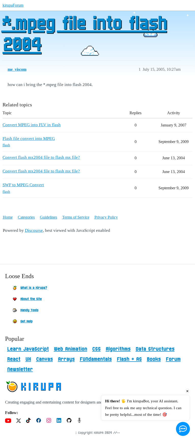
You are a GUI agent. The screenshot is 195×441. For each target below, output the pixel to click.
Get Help (26, 321)
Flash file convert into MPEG (29, 138)
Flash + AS (129, 359)
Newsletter (20, 369)
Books (154, 359)
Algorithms (118, 349)
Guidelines (48, 217)
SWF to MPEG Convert (23, 184)
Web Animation (70, 349)
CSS (96, 349)
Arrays (66, 359)
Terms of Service (75, 217)
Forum (173, 359)
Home (8, 217)
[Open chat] (183, 429)
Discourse (34, 230)
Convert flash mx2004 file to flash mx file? (41, 157)
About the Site (31, 299)
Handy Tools (29, 310)
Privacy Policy (106, 217)
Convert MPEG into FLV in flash (32, 124)
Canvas (44, 359)
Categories (26, 217)
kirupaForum (13, 5)
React (13, 359)
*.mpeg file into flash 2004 (84, 34)
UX (28, 359)
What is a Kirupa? (33, 288)
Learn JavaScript (28, 349)
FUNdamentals (96, 359)
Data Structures (155, 349)
